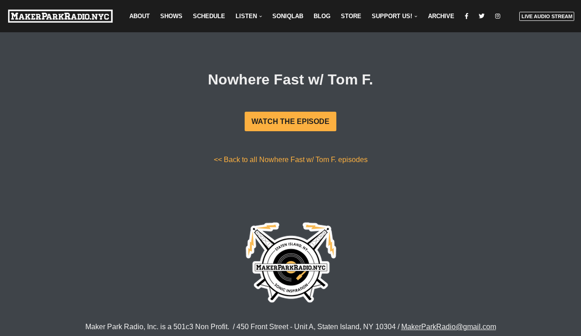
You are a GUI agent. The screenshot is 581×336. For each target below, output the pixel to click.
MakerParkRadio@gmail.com (448, 327)
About (139, 16)
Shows (171, 16)
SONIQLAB (287, 16)
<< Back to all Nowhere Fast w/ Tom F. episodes (291, 159)
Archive (441, 16)
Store (351, 16)
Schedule (209, 16)
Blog (322, 16)
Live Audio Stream (547, 16)
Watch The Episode (290, 121)
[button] (260, 16)
